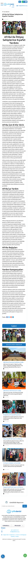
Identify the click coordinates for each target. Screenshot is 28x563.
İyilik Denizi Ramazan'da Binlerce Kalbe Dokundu (13, 362)
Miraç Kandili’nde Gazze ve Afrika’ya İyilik (12, 439)
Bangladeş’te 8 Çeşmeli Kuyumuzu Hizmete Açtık (12, 415)
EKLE (25, 506)
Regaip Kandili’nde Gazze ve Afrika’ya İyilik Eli (13, 487)
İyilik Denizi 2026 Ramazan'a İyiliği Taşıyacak (12, 391)
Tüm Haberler (6, 11)
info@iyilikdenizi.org (22, 5)
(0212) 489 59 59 (12, 6)
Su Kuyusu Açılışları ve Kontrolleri (12, 463)
